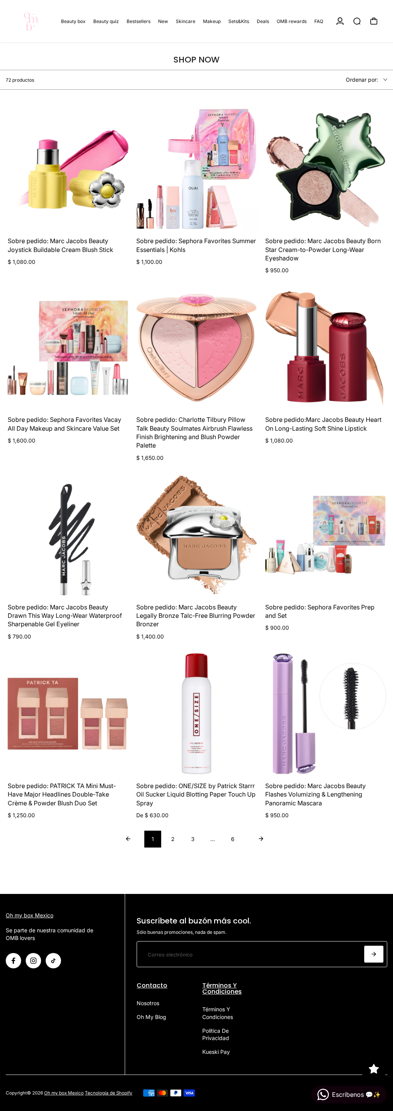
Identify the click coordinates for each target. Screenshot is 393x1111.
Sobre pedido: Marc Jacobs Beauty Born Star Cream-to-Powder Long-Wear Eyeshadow (323, 249)
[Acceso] (340, 21)
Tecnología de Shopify (108, 1093)
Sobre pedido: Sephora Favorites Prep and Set (320, 611)
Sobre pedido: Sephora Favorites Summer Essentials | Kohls (196, 245)
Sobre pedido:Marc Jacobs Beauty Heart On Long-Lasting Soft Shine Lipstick (323, 424)
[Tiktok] (53, 960)
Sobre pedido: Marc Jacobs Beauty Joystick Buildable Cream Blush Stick (60, 245)
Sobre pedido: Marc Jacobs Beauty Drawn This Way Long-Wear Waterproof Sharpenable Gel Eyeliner (65, 615)
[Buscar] (357, 21)
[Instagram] (33, 960)
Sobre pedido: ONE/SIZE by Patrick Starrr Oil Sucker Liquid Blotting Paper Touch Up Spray (196, 794)
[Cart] (373, 21)
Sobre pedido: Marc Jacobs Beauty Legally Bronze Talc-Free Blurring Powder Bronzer (195, 615)
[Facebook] (13, 960)
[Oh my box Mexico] (33, 21)
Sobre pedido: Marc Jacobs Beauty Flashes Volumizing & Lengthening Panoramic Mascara (315, 794)
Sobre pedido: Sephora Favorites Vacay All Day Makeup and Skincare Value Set (64, 424)
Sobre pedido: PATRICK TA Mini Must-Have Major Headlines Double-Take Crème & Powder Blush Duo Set (62, 794)
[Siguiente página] (261, 839)
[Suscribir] (374, 954)
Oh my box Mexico (29, 915)
